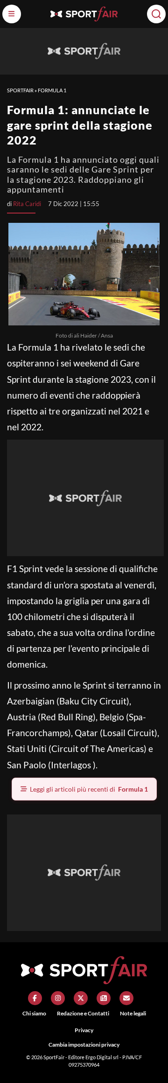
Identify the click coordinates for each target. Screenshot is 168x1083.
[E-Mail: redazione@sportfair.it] (126, 998)
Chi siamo (34, 1013)
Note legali (133, 1013)
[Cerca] (156, 14)
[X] (81, 998)
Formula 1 (52, 90)
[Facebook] (35, 998)
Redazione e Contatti (83, 1013)
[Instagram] (58, 998)
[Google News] (104, 998)
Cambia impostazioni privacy (84, 1044)
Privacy (84, 1030)
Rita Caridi (27, 203)
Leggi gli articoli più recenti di (89, 789)
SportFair (20, 90)
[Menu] (11, 14)
